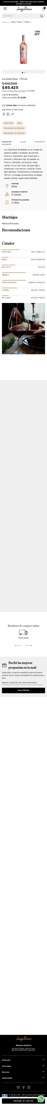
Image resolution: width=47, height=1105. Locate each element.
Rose (19, 123)
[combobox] (23, 16)
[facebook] (4, 114)
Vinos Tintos (8, 123)
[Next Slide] (29, 645)
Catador (23, 142)
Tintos (27, 22)
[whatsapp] (9, 114)
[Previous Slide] (18, 645)
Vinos (19, 22)
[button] (5, 9)
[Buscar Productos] (41, 16)
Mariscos (14, 128)
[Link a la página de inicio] (9, 22)
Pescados (14, 133)
